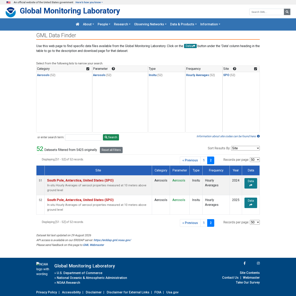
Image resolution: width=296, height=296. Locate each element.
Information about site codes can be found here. (227, 136)
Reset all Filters (111, 150)
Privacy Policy (46, 292)
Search (112, 137)
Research (121, 24)
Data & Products (182, 24)
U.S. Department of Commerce (79, 273)
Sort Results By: (219, 148)
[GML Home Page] (77, 24)
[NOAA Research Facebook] (239, 263)
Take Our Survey (248, 282)
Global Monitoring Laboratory (70, 10)
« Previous (190, 160)
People (103, 24)
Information (209, 24)
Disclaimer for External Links (128, 292)
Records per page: (236, 160)
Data (251, 181)
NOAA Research (68, 283)
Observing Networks (149, 24)
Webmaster (251, 277)
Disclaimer (94, 292)
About (87, 24)
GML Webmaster (93, 244)
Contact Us (230, 277)
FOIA (157, 292)
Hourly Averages (197, 75)
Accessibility (71, 292)
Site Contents (250, 273)
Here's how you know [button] (88, 2)
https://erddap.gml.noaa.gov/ (112, 240)
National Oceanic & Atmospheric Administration (92, 278)
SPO (226, 75)
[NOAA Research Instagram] (253, 263)
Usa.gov (172, 292)
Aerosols (43, 75)
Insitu (153, 75)
